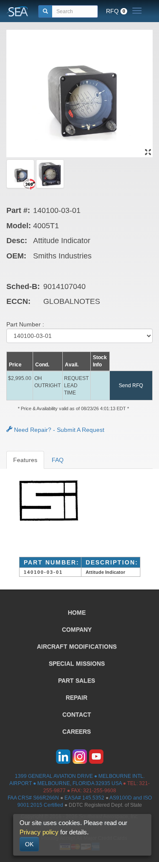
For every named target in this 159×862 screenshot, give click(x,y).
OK (29, 844)
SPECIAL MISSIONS (77, 663)
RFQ (115, 11)
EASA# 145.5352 (84, 798)
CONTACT (76, 714)
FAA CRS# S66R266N (33, 798)
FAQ (58, 460)
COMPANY (77, 629)
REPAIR (76, 697)
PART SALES (76, 680)
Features (25, 460)
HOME (77, 612)
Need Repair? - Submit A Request (58, 429)
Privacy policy (39, 832)
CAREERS (76, 731)
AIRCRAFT (77, 646)
